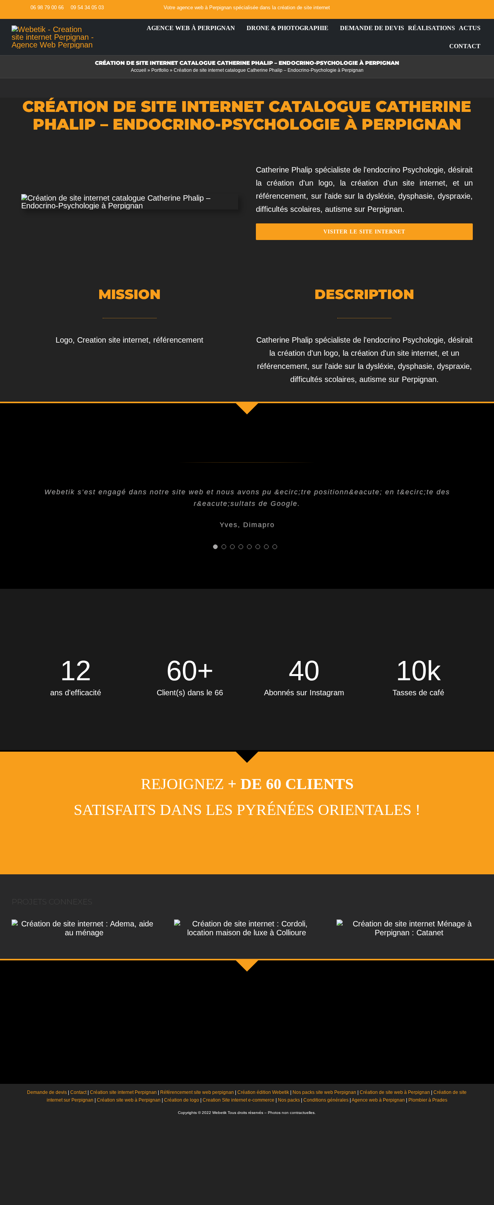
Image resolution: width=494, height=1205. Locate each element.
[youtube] (458, 8)
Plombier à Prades (427, 1100)
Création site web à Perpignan (129, 1100)
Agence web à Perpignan (378, 1100)
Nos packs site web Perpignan (324, 1092)
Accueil (138, 70)
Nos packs (289, 1100)
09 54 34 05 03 (87, 7)
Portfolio (160, 70)
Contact (78, 1092)
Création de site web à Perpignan (395, 1092)
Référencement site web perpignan (197, 1092)
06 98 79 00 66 (47, 7)
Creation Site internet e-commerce (238, 1100)
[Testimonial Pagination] (215, 546)
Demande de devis (47, 1092)
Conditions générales (326, 1100)
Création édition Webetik (263, 1092)
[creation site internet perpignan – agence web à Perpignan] (53, 29)
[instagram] (470, 8)
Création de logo (181, 1100)
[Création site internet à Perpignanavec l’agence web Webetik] (140, 28)
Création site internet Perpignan (123, 1092)
